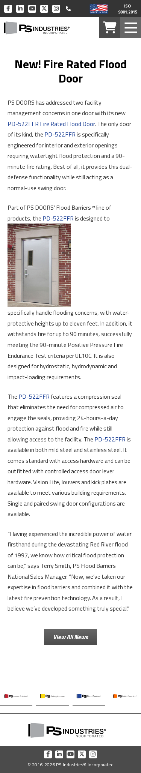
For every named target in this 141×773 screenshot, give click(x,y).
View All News (70, 636)
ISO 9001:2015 (127, 9)
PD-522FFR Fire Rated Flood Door (51, 123)
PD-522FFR (60, 134)
